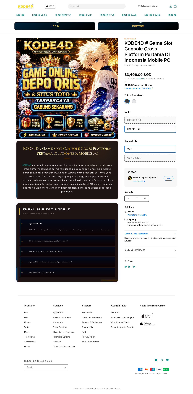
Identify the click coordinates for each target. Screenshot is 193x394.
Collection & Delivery (92, 317)
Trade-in (57, 342)
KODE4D (20, 15)
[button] (20, 15)
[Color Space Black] (127, 101)
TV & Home (29, 337)
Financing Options (61, 337)
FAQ (84, 332)
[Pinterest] (134, 267)
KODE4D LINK (85, 15)
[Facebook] (126, 267)
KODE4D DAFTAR (63, 15)
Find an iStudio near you (122, 317)
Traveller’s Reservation (64, 347)
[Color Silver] (134, 101)
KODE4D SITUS (107, 15)
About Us (115, 313)
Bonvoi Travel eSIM (62, 317)
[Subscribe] (65, 367)
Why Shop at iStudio (120, 322)
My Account (87, 313)
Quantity (128, 192)
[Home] (25, 6)
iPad (26, 317)
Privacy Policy (88, 337)
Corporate (58, 322)
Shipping (140, 78)
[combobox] (97, 6)
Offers (27, 347)
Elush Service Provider (63, 332)
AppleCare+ (58, 313)
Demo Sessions (60, 327)
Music (27, 332)
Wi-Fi (129, 149)
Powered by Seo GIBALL (159, 374)
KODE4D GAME (129, 15)
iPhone (27, 322)
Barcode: (143, 65)
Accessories (30, 342)
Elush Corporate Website (122, 327)
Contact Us (87, 327)
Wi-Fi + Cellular (134, 158)
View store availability (137, 215)
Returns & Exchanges (92, 322)
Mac (26, 313)
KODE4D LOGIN (39, 15)
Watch (27, 327)
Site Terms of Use (90, 342)
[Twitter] (130, 267)
